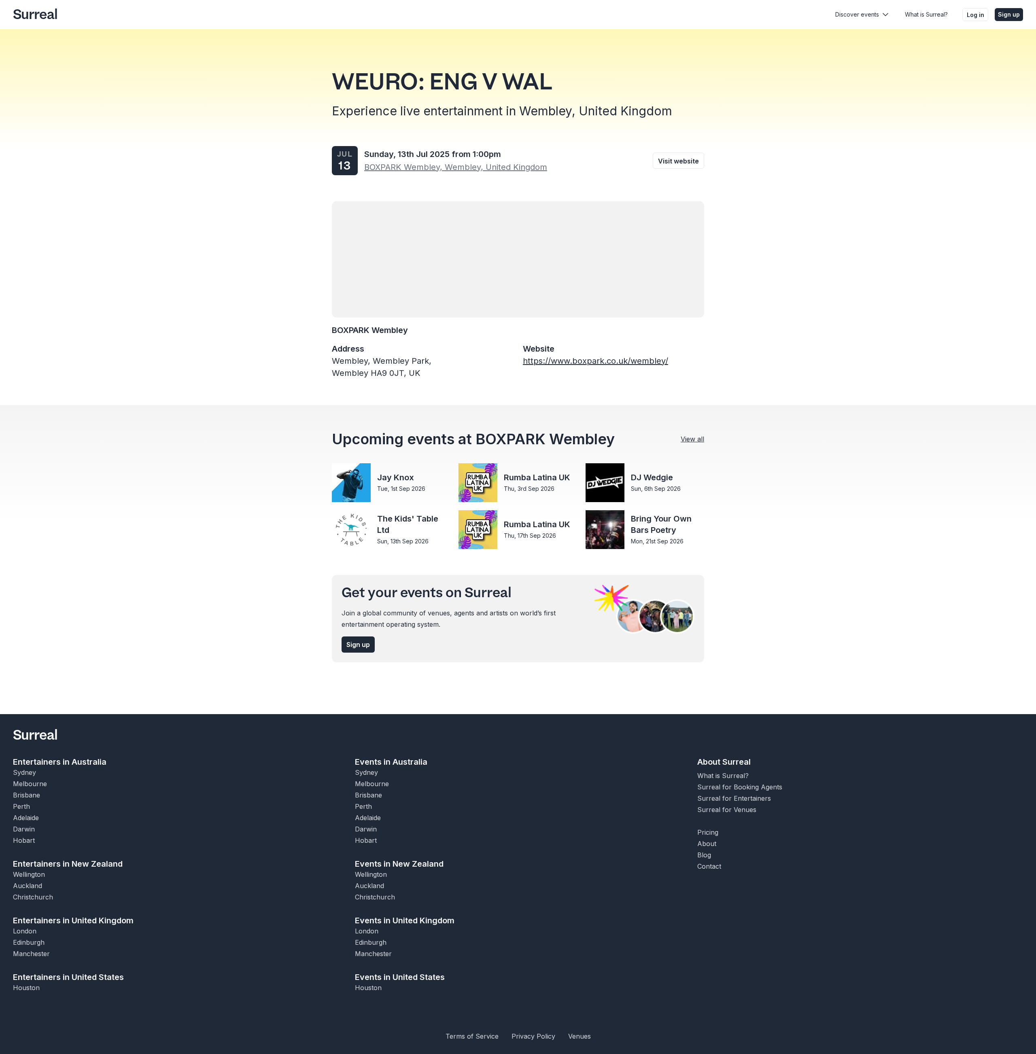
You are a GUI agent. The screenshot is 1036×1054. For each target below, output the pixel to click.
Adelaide (26, 818)
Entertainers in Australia (59, 762)
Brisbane (26, 795)
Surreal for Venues (726, 810)
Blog (704, 855)
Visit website (678, 161)
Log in (975, 14)
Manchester (31, 954)
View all (692, 439)
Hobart (24, 840)
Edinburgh (29, 942)
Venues (579, 1036)
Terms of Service (472, 1036)
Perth (21, 806)
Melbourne (30, 784)
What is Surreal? (926, 14)
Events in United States (400, 977)
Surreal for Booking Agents (739, 787)
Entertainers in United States (68, 977)
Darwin (24, 829)
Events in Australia (391, 762)
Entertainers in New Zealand (68, 864)
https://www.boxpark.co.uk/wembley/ (595, 361)
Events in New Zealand (399, 864)
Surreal (35, 14)
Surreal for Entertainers (734, 798)
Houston (26, 988)
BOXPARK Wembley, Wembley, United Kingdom (455, 167)
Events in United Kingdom (404, 920)
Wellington (29, 874)
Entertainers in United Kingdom (73, 920)
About (706, 844)
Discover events (857, 14)
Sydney (24, 772)
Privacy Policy (533, 1036)
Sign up (1009, 14)
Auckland (27, 886)
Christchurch (33, 897)
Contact (709, 866)
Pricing (707, 832)
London (24, 931)
